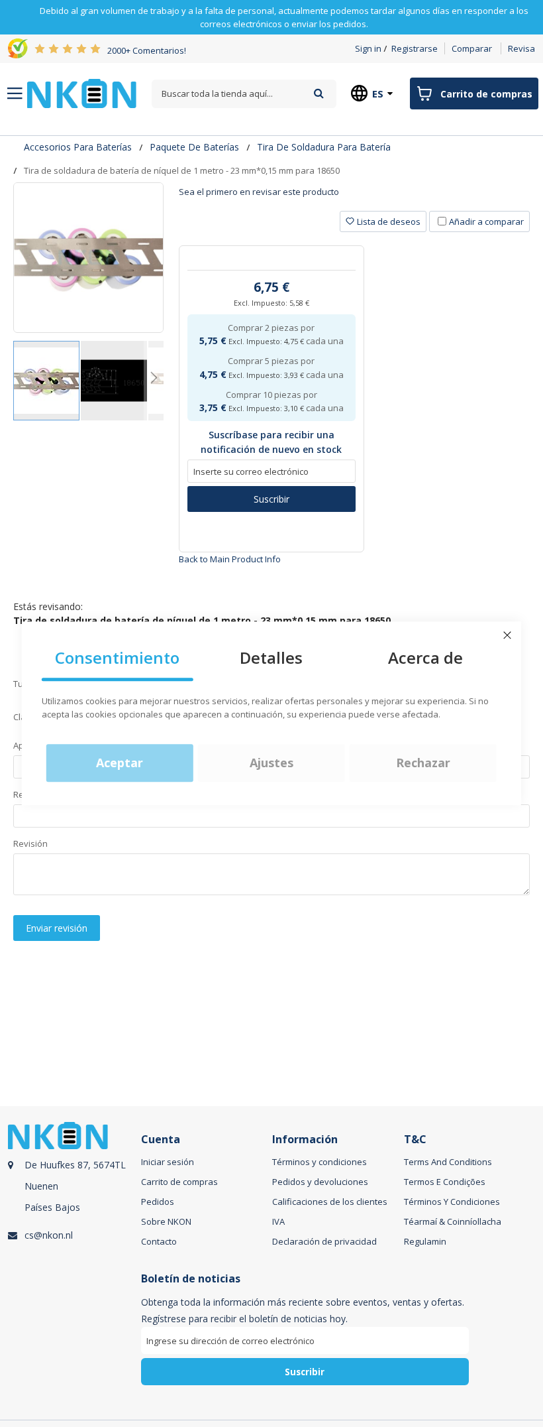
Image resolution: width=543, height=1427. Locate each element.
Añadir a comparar (486, 221)
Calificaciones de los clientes (329, 1202)
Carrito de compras (179, 1182)
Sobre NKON (166, 1221)
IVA (278, 1221)
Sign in (368, 48)
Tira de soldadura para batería (324, 147)
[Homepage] (81, 93)
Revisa (521, 48)
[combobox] (244, 94)
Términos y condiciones (319, 1162)
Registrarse (414, 48)
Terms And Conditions (448, 1162)
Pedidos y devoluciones (320, 1182)
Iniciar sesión (167, 1162)
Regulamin (425, 1241)
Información (305, 1140)
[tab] (354, 196)
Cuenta (160, 1140)
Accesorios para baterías (78, 147)
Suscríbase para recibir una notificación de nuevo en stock (271, 442)
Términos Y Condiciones (452, 1202)
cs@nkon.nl (49, 1235)
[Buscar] (318, 93)
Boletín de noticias (190, 1279)
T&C (415, 1140)
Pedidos (157, 1202)
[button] (114, 381)
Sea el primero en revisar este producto (259, 192)
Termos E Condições (444, 1182)
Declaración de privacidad (324, 1241)
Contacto (159, 1241)
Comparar (472, 48)
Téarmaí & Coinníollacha (452, 1221)
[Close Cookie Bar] (507, 635)
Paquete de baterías (194, 147)
